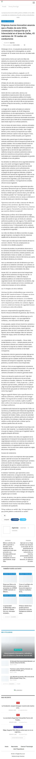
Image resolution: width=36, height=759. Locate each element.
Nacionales (14, 746)
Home (6, 746)
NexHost (22, 756)
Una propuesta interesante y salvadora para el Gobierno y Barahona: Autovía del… (18, 654)
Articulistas (18, 649)
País (18, 702)
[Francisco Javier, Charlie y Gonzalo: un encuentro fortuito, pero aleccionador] (5, 671)
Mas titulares (18, 727)
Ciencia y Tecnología (7, 21)
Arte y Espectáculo (18, 749)
